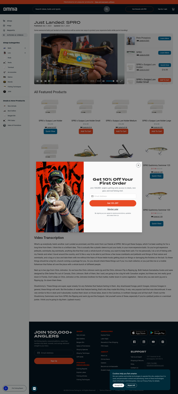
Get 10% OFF (112, 203)
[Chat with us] (34, 389)
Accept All (118, 385)
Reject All (131, 385)
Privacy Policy (147, 381)
